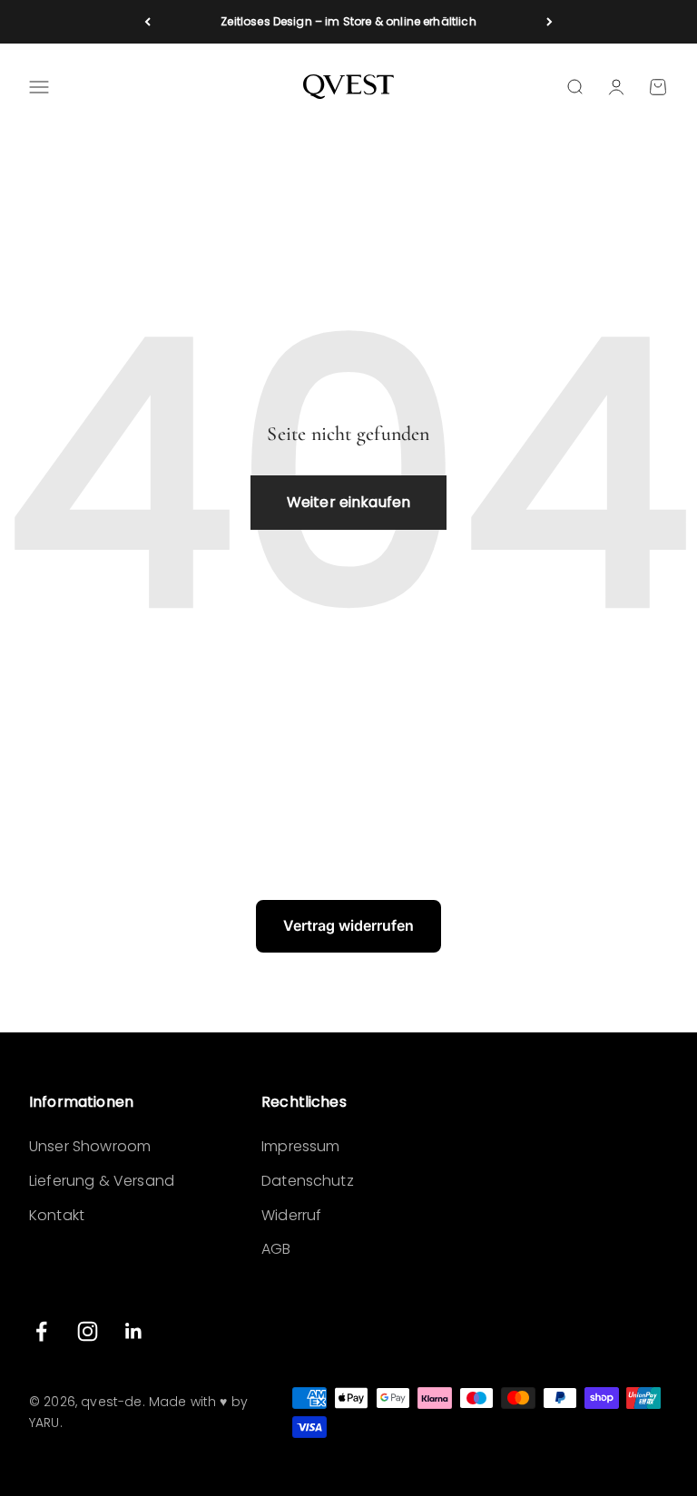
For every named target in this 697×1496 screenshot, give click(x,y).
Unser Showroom (90, 1146)
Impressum (300, 1146)
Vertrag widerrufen (348, 925)
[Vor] (549, 22)
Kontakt (56, 1215)
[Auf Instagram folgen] (87, 1331)
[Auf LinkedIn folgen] (134, 1331)
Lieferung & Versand (101, 1180)
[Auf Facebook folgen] (41, 1331)
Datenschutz (307, 1180)
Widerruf (291, 1215)
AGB (275, 1248)
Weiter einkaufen (349, 502)
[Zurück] (147, 22)
